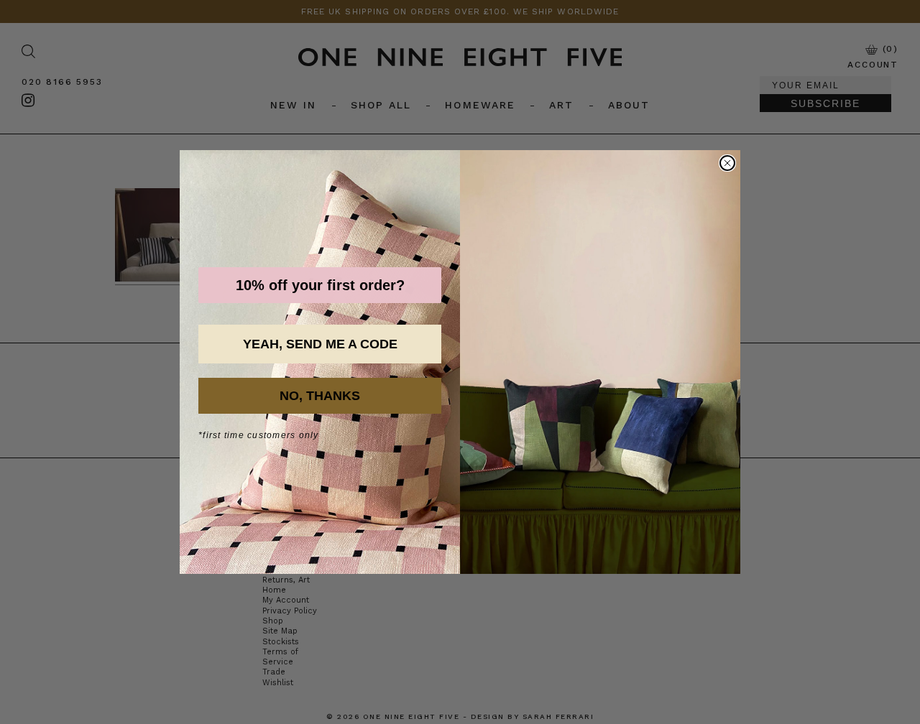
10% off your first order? (320, 285)
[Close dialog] (727, 163)
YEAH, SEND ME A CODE (320, 344)
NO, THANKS (320, 396)
